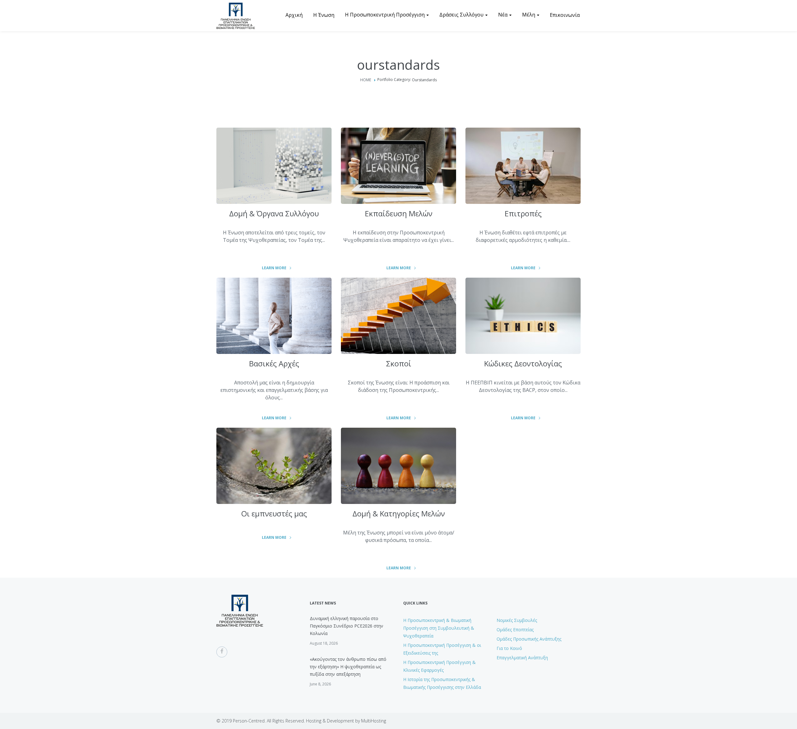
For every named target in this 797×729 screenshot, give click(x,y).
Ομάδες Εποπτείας (515, 630)
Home (365, 79)
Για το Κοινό (509, 648)
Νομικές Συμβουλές (517, 620)
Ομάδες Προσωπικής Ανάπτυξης (529, 639)
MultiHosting (373, 721)
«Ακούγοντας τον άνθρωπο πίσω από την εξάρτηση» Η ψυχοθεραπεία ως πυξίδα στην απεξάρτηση (348, 666)
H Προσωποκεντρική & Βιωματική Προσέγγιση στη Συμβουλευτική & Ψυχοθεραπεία (438, 628)
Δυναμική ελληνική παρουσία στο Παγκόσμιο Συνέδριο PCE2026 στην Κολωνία (346, 625)
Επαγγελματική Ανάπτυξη (522, 658)
